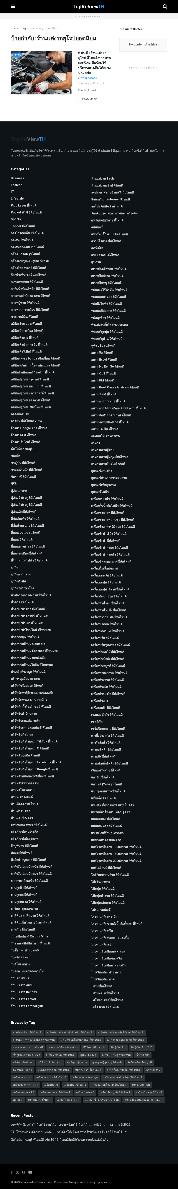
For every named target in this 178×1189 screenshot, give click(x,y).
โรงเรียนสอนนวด (103, 979)
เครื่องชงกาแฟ (21, 1077)
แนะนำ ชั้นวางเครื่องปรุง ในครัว (112, 805)
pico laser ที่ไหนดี (23, 205)
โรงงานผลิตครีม (102, 930)
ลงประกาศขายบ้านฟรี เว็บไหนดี (112, 192)
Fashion (16, 185)
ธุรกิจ (18, 55)
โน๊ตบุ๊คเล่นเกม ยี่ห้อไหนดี (108, 902)
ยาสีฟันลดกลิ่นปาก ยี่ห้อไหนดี (30, 915)
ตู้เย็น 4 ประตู (88, 1055)
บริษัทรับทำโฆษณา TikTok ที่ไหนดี (34, 741)
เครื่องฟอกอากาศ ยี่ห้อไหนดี (109, 673)
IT (12, 192)
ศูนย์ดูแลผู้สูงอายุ (77, 1062)
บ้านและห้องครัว (22, 818)
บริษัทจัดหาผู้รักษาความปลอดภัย (32, 692)
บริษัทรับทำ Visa (22, 734)
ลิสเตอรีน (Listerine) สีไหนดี (110, 199)
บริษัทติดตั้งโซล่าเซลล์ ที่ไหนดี (31, 706)
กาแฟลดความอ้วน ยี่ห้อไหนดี (30, 309)
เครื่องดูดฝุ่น (51, 1085)
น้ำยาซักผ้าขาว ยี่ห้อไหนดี (28, 609)
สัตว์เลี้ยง (97, 248)
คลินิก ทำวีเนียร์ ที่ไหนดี (26, 351)
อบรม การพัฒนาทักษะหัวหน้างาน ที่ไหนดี (118, 408)
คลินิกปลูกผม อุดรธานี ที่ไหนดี (30, 400)
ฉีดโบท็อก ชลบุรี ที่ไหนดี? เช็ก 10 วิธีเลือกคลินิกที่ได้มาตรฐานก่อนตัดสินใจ (59, 1139)
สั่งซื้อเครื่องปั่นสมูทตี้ (139, 1062)
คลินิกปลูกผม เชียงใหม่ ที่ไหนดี (31, 407)
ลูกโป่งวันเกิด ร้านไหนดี (107, 206)
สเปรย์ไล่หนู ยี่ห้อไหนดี (106, 283)
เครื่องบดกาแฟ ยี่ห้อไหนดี (107, 631)
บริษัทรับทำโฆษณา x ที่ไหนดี (30, 748)
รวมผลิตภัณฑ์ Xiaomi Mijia (29, 936)
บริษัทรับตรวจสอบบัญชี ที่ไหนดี (31, 727)
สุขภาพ (96, 262)
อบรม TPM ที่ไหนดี (103, 394)
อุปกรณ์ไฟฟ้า (100, 492)
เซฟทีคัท (96, 721)
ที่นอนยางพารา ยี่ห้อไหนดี (28, 546)
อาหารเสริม (153, 1070)
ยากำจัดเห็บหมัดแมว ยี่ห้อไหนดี (31, 874)
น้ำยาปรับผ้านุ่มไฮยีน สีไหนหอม (32, 665)
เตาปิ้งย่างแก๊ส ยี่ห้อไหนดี (107, 735)
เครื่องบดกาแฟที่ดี (23, 1092)
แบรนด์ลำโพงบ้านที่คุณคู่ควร (110, 812)
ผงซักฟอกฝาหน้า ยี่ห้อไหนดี (29, 825)
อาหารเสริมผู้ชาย (102, 450)
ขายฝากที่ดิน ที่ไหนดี (24, 316)
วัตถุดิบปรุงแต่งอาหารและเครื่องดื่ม (114, 213)
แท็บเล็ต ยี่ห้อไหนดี (103, 798)
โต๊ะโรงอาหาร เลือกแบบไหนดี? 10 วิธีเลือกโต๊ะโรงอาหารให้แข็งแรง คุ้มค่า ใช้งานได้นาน (70, 1132)
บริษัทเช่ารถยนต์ (22, 797)
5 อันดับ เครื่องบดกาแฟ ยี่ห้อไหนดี (81, 1040)
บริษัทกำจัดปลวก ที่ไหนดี (27, 686)
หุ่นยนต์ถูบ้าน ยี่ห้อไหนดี (106, 338)
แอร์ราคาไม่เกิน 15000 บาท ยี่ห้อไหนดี (116, 854)
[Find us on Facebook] (12, 1172)
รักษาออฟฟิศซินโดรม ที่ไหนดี (30, 943)
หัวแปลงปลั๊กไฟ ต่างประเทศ (109, 324)
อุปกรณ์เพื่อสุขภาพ (103, 485)
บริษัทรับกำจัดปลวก (24, 713)
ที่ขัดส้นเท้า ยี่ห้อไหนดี (25, 518)
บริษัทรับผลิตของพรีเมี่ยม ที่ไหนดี (32, 776)
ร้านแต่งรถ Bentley (24, 992)
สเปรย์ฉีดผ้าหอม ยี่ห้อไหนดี (109, 269)
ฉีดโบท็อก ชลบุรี (22, 449)
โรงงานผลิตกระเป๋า (104, 916)
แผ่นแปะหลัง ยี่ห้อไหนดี (106, 826)
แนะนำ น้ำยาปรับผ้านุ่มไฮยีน (102, 1100)
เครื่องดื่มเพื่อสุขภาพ (104, 568)
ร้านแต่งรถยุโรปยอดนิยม (43, 28)
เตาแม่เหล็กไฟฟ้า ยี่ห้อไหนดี (109, 763)
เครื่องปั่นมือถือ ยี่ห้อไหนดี (107, 659)
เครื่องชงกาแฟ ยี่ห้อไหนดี (107, 513)
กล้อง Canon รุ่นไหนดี (25, 254)
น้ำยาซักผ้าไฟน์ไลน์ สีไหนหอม (31, 630)
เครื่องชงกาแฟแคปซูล (85, 1077)
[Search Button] (165, 6)
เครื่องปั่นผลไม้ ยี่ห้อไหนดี (107, 652)
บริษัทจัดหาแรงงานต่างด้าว (29, 699)
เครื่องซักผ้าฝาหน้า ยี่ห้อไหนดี (110, 554)
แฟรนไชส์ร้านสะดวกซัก (107, 833)
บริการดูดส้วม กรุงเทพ (25, 679)
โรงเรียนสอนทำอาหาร (106, 972)
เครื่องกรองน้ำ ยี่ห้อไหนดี (107, 499)
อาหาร (95, 443)
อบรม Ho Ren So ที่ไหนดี (107, 366)
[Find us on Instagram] (23, 1172)
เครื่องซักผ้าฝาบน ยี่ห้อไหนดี (109, 547)
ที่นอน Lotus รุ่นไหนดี (25, 532)
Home (14, 28)
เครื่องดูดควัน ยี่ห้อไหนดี (107, 575)
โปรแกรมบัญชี (101, 909)
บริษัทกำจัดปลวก (23, 1062)
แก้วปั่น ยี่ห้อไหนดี (102, 777)
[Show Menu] (13, 6)
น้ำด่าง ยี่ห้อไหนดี (22, 602)
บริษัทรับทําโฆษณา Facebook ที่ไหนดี (36, 762)
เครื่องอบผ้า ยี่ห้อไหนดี (105, 707)
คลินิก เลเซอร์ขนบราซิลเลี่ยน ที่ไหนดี (35, 358)
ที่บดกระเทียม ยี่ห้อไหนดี (26, 553)
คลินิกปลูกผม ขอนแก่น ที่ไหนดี (31, 386)
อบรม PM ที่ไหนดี (102, 380)
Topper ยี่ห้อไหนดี (23, 226)
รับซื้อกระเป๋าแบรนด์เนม (27, 950)
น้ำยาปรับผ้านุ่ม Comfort (28, 644)
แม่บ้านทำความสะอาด (106, 840)
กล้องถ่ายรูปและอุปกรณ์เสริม (30, 261)
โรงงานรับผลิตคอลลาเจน (108, 951)
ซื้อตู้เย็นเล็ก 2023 (141, 1047)
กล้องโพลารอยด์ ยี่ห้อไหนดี (28, 268)
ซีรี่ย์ (13, 484)
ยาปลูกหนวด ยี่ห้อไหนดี (26, 901)
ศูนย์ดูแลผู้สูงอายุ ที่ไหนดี (107, 220)
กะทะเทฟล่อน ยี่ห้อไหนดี (27, 282)
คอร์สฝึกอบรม (20, 414)
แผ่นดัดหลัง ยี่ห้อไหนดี (105, 819)
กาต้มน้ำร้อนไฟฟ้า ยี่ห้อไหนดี (30, 289)
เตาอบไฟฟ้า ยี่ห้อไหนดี (106, 749)
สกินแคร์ (97, 227)
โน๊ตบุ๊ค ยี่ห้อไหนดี (103, 889)
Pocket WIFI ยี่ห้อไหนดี (26, 212)
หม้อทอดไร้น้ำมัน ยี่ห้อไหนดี (109, 290)
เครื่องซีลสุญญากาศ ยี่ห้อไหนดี (111, 561)
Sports (16, 219)
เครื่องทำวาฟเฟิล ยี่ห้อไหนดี (109, 617)
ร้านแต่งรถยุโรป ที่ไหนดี (107, 185)
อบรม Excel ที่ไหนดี (104, 359)
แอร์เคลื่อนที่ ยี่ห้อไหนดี (106, 868)
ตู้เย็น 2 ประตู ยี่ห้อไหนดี (26, 497)
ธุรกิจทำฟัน (18, 581)
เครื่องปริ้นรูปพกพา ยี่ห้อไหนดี (110, 645)
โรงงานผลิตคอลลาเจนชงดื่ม (110, 937)
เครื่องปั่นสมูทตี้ (85, 1092)
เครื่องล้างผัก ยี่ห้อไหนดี (106, 687)
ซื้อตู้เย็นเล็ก (118, 1047)
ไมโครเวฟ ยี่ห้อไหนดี (105, 1007)
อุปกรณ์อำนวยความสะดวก (109, 478)
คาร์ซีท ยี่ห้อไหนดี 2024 (26, 421)
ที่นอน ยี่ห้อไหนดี (22, 539)
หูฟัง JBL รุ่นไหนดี (103, 345)
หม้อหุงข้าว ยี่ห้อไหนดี (105, 318)
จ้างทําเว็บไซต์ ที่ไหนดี (25, 442)
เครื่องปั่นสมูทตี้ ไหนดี (149, 1092)
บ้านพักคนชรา (20, 811)
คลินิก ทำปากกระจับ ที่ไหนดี (29, 344)
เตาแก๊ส (18, 1100)
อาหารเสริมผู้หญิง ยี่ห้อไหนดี (109, 457)
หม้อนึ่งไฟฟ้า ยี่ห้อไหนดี (106, 304)
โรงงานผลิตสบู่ (101, 944)
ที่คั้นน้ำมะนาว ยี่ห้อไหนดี (27, 525)
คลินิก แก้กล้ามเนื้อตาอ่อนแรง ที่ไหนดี (35, 365)
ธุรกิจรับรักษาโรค (22, 588)
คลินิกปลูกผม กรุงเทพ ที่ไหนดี (30, 379)
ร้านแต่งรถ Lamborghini (27, 1006)
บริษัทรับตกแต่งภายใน (25, 720)
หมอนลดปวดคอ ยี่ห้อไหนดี (108, 297)
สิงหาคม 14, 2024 (89, 83)
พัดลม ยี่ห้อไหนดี (21, 853)
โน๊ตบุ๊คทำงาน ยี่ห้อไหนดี (107, 895)
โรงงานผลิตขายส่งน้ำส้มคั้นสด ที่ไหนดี (116, 923)
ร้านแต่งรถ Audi (22, 985)
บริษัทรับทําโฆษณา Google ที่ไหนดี (34, 769)
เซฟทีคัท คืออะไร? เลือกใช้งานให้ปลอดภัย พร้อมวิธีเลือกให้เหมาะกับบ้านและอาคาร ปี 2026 (70, 1124)
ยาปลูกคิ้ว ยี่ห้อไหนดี (24, 887)
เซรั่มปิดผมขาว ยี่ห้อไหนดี (108, 728)
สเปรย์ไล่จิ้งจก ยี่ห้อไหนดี (107, 276)
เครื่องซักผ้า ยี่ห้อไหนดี (105, 540)
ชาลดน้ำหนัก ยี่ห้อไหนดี (26, 470)
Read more (91, 99)
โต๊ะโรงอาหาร (100, 882)
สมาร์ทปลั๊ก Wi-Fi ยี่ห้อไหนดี (109, 234)
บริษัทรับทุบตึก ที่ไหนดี (25, 755)
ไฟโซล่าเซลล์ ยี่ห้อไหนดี (107, 1000)
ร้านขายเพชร (20, 978)
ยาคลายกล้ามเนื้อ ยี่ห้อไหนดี (29, 880)
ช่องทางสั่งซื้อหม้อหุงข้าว (63, 1047)
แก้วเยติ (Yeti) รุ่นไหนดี (106, 784)
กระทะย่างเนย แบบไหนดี (27, 247)
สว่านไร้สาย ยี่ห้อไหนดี (106, 241)
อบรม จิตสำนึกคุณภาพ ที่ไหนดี (111, 415)
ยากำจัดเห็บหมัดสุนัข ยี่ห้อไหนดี (31, 867)
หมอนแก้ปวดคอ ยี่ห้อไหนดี (108, 311)
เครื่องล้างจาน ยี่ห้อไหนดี (107, 680)
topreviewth (27, 1182)
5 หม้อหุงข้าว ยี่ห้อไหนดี (27, 1032)
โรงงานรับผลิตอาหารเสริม (109, 965)
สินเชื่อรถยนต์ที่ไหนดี (105, 255)
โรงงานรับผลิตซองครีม (106, 958)
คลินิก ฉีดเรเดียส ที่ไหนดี (27, 330)
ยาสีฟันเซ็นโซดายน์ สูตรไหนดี (31, 922)
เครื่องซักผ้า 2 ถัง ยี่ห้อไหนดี (109, 533)
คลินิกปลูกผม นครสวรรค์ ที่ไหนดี (32, 393)
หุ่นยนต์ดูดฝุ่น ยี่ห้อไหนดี (107, 331)
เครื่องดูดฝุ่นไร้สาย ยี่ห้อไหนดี (110, 589)
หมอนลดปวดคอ (22, 1070)
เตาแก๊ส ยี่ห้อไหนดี (103, 756)
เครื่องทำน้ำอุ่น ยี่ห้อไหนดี (107, 603)
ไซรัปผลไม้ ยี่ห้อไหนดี (105, 993)
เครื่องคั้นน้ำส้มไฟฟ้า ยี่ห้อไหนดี (111, 506)
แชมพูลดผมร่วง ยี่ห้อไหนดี (108, 791)
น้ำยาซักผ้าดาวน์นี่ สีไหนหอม (30, 616)
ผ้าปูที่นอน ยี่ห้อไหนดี (24, 846)
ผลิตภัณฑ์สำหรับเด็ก (24, 832)
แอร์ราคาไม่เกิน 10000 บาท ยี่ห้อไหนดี (116, 847)
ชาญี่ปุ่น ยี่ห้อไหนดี (23, 463)
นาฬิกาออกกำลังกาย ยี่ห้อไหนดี (31, 595)
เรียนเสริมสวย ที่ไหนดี (105, 770)
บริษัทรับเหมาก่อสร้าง (25, 783)
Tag (23, 28)
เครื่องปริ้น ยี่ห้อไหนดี (105, 638)
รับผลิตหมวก (19, 957)
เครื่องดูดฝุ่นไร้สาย (75, 1085)
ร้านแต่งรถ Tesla (103, 178)
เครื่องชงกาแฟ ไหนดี (25, 1085)
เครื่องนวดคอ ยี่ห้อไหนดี (106, 624)
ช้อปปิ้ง (15, 456)
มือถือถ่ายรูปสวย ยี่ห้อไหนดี (28, 860)
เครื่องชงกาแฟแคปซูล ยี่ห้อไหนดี (112, 519)
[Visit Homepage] (88, 6)
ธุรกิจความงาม (21, 574)
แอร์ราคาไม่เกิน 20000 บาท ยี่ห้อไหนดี (116, 861)
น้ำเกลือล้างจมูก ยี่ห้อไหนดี (28, 672)
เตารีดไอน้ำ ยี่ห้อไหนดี (105, 742)
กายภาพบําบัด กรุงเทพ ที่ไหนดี (30, 296)
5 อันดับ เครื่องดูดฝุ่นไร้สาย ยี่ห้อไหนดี (120, 1032)
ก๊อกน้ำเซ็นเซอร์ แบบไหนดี (28, 275)
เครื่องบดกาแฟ (141, 1085)
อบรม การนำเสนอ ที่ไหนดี (108, 401)
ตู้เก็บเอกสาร (19, 491)
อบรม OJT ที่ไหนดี (103, 373)
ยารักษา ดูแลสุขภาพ (24, 908)
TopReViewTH (89, 78)
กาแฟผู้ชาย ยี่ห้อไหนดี (25, 303)
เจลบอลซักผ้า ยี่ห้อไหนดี (107, 714)
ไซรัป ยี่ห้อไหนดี (101, 986)
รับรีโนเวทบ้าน (21, 964)
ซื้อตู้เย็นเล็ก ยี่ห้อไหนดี (26, 1055)
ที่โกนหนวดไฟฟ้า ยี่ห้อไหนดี (29, 560)
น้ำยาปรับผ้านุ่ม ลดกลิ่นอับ (28, 658)
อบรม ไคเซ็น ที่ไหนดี (104, 429)
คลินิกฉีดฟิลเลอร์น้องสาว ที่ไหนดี (32, 372)
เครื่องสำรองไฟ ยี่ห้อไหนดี (108, 694)
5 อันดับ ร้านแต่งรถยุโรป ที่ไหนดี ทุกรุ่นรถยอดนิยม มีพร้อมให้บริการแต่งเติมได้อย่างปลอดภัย (94, 62)
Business (17, 178)
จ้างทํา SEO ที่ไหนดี (23, 435)
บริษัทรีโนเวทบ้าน (23, 790)
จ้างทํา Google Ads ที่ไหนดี (29, 428)
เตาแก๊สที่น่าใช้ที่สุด (39, 1100)
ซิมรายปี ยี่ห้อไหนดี (23, 477)
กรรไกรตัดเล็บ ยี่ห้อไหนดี (27, 233)
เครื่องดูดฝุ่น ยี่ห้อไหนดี (106, 582)
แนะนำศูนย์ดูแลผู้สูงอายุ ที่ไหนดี (143, 1100)
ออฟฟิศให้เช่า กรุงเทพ (105, 436)
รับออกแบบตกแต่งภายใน (27, 971)
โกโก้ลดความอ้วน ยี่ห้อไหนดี (110, 875)
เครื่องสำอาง (99, 701)
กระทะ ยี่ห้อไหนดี (22, 240)
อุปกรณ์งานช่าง (101, 471)
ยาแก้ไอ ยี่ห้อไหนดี (23, 929)
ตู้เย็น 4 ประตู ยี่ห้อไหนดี (26, 504)
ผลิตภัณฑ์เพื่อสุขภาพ (24, 839)
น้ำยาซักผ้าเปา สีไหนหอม (27, 623)
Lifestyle (17, 198)
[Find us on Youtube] (30, 1172)
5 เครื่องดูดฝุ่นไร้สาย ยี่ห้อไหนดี (126, 1040)
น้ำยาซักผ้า (143, 1055)
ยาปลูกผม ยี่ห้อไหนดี (24, 894)
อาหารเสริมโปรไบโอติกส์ (108, 464)
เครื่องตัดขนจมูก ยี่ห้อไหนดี (109, 596)
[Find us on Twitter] (17, 1172)
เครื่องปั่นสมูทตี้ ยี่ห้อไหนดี (108, 666)
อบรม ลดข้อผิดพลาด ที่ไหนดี (110, 422)
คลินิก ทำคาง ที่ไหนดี (24, 337)
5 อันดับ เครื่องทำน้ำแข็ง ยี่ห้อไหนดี (34, 1040)
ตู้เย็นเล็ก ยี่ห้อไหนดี (23, 511)
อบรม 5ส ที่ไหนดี (102, 352)
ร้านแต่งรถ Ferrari (23, 999)
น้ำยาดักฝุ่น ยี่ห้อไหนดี (25, 637)
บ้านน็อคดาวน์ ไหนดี (24, 804)
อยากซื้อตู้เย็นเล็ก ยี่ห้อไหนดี (124, 1070)
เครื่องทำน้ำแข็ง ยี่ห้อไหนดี (108, 610)
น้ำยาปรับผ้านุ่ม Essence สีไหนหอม (34, 651)
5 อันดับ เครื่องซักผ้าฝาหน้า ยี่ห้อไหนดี (69, 1032)
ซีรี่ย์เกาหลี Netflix (94, 1047)
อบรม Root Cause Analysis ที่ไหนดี (115, 387)
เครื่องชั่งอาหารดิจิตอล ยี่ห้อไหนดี (113, 526)
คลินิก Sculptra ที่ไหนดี (26, 323)
